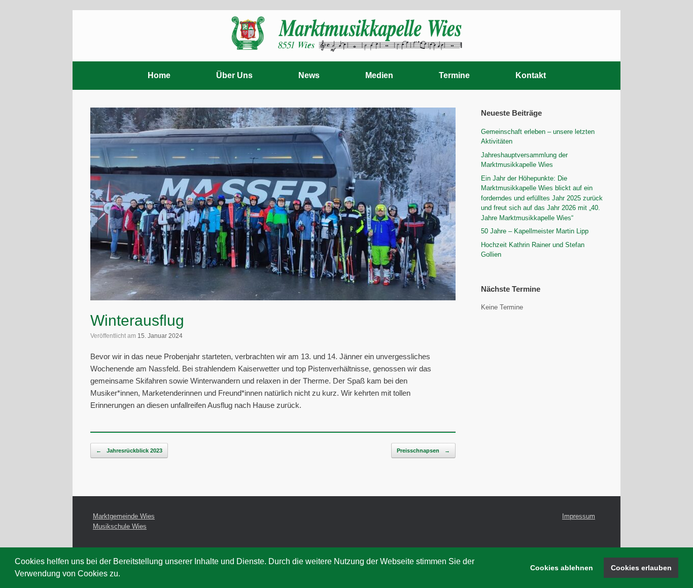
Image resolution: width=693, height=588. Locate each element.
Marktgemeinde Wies (124, 516)
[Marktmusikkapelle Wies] (346, 31)
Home (159, 75)
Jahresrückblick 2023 (129, 450)
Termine (454, 75)
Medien (379, 75)
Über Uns (234, 75)
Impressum (578, 516)
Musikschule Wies (120, 526)
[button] (123, 574)
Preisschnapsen (423, 450)
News (309, 75)
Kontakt (530, 75)
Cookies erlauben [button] (641, 568)
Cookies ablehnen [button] (561, 568)
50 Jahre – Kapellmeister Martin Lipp (534, 231)
